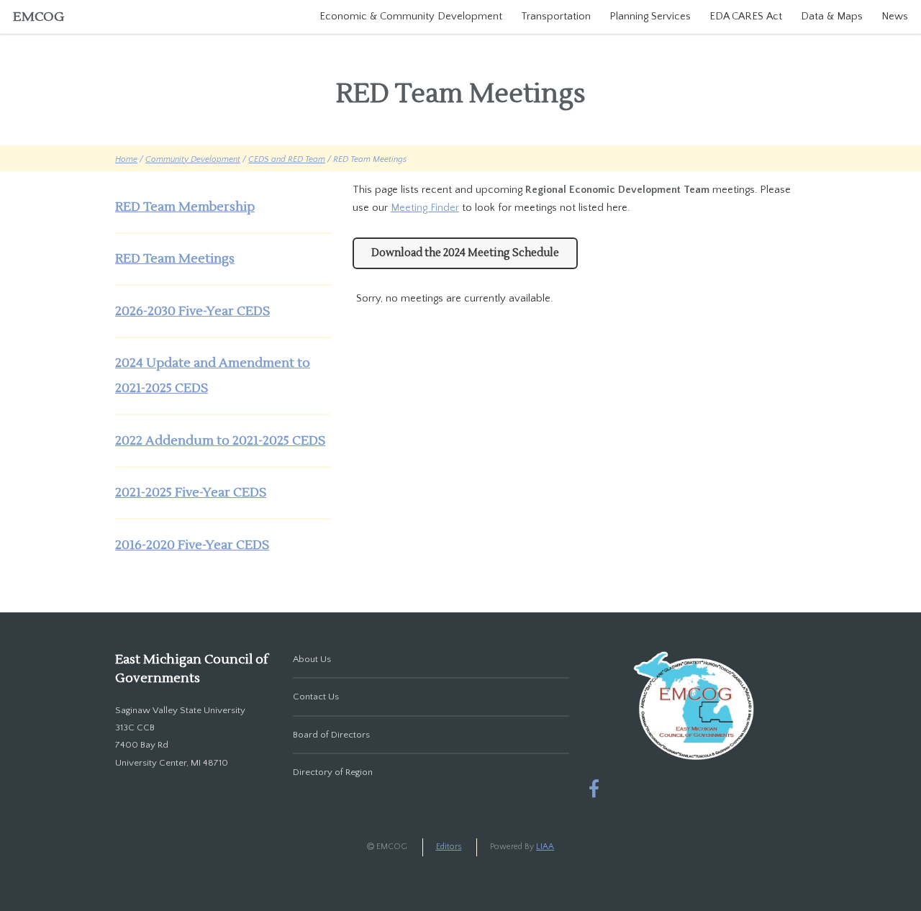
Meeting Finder (425, 208)
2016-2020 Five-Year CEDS (192, 545)
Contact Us (316, 697)
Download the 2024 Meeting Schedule (465, 253)
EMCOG (38, 16)
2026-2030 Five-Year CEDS (192, 311)
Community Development (192, 159)
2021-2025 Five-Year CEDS (190, 492)
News (894, 16)
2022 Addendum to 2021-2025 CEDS (220, 440)
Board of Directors (331, 735)
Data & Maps (832, 16)
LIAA (545, 846)
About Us (312, 659)
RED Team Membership (185, 207)
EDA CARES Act (745, 16)
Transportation (556, 16)
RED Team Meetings (175, 258)
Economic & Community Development (410, 16)
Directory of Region (333, 772)
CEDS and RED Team (286, 159)
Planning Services (650, 16)
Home (126, 159)
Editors (449, 846)
